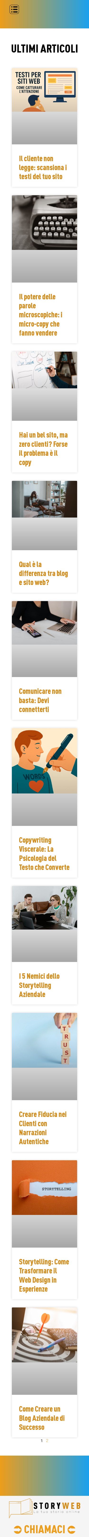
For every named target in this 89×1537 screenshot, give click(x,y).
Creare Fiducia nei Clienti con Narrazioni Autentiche (43, 1128)
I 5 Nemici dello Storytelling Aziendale (39, 985)
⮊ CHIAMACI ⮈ (45, 1529)
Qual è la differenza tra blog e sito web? (43, 573)
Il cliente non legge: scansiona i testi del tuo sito (43, 167)
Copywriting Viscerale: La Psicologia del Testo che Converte (44, 853)
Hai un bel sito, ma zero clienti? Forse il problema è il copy (43, 448)
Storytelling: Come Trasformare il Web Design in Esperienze (44, 1275)
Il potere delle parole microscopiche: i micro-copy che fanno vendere (40, 314)
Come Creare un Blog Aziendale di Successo (42, 1417)
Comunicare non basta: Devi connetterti (40, 700)
